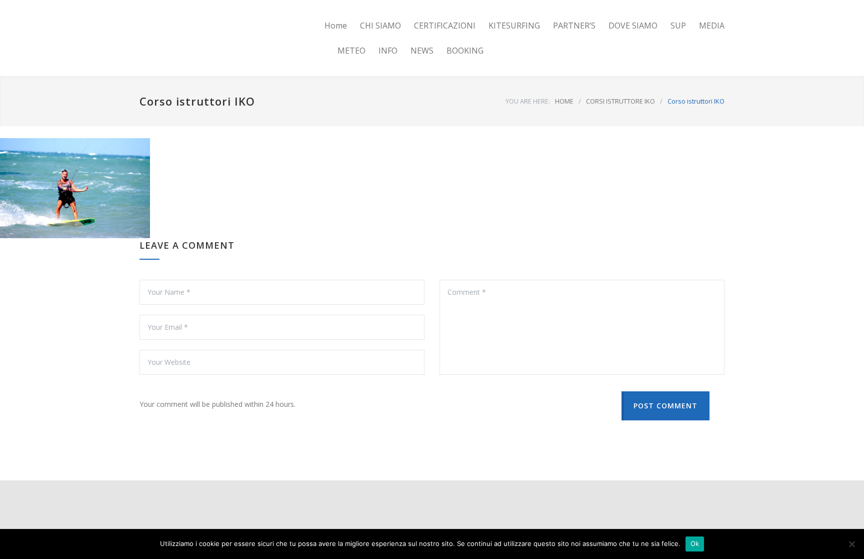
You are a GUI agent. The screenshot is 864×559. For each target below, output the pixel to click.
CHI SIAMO (380, 25)
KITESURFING (514, 25)
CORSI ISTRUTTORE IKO (620, 101)
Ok (695, 543)
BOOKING (465, 50)
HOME (564, 101)
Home (335, 25)
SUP (678, 25)
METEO (352, 50)
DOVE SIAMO (633, 25)
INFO (388, 50)
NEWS (422, 50)
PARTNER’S (574, 25)
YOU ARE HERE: (528, 101)
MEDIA (711, 25)
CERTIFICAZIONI (445, 25)
